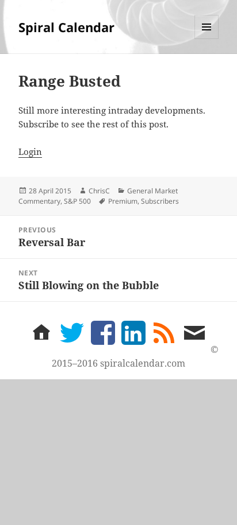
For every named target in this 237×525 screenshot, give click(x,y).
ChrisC (99, 191)
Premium (122, 201)
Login (30, 151)
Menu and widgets (207, 38)
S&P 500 (77, 201)
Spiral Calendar (66, 27)
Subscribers (160, 201)
